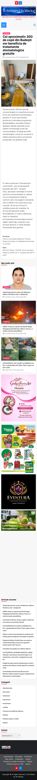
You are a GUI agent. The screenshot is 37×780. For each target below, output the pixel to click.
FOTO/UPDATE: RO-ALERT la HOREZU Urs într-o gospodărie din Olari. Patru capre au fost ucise (18, 365)
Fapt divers (6, 700)
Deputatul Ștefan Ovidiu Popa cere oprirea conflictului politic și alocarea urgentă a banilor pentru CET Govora (17, 642)
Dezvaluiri (6, 692)
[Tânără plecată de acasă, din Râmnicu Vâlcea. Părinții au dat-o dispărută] (18, 278)
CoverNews (31, 774)
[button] (3, 24)
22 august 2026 (22, 333)
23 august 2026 (22, 297)
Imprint (5, 723)
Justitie (5, 707)
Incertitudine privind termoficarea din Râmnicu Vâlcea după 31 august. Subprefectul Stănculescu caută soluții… (18, 674)
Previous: (18, 240)
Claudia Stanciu (8, 370)
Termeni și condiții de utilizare (13, 711)
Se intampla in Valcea (10, 57)
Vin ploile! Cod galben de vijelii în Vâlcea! (17, 649)
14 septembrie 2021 (23, 57)
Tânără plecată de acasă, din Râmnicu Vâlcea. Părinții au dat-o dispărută (18, 607)
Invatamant (7, 703)
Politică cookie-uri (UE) (11, 719)
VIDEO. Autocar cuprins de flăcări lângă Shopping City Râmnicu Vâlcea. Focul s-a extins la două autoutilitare (18, 329)
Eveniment (6, 33)
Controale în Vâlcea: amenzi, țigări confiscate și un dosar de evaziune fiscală (18, 621)
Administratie (7, 688)
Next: (18, 251)
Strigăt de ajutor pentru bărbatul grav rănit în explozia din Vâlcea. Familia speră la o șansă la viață (18, 665)
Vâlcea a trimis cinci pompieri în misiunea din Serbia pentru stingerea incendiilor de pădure (18, 635)
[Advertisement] (18, 161)
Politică (5, 715)
